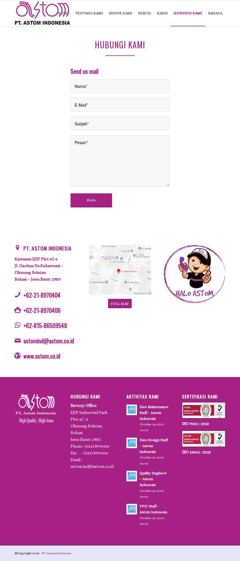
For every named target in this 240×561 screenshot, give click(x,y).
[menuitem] (63, 13)
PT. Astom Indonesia (47, 248)
